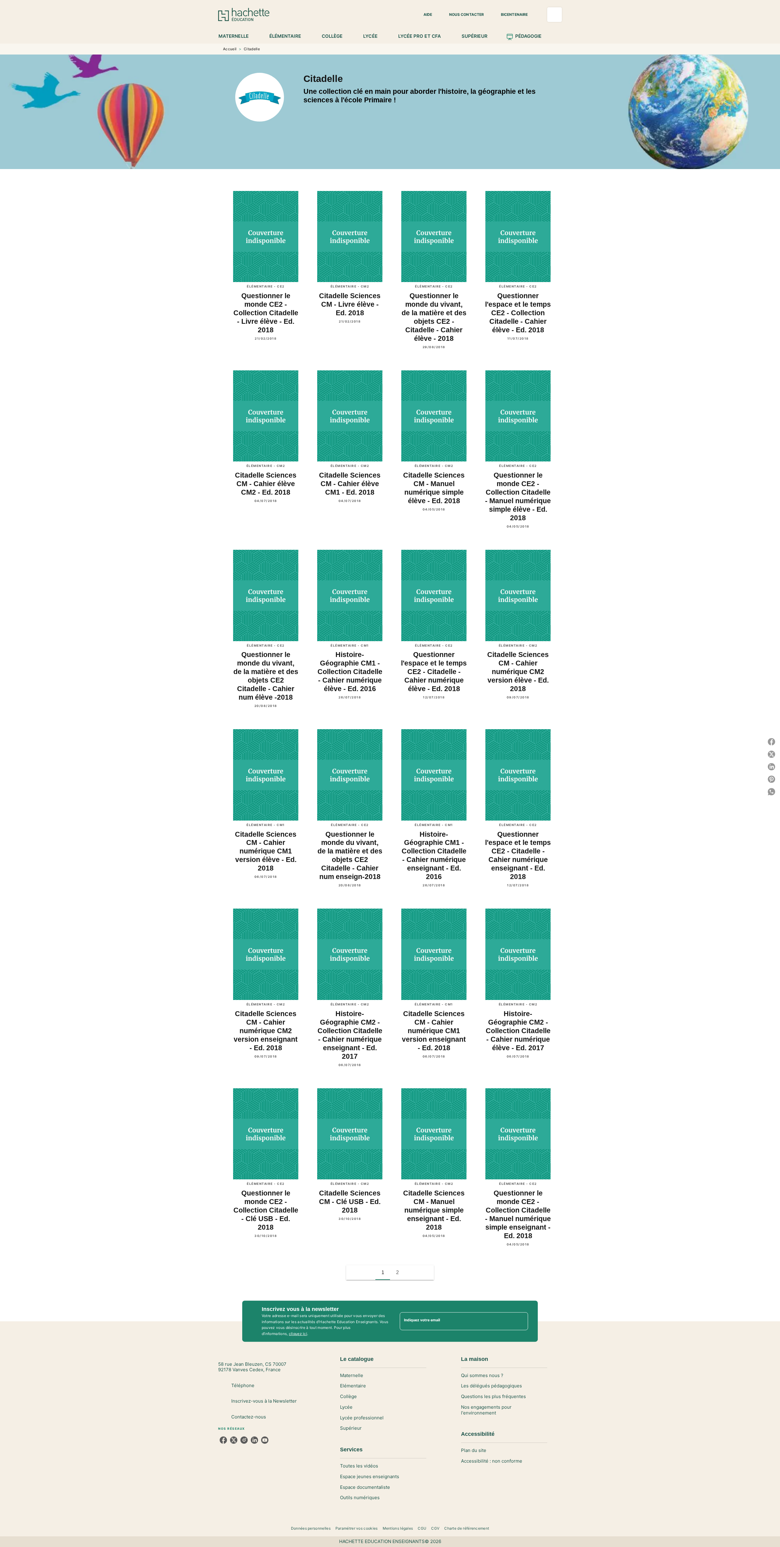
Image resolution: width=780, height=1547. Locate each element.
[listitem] (223, 1440)
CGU (422, 1528)
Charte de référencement (466, 1528)
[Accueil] (243, 14)
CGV (435, 1528)
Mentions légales (398, 1528)
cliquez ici (298, 1334)
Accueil (229, 49)
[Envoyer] (520, 1321)
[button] (424, 14)
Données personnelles (311, 1528)
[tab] (237, 36)
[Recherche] (554, 14)
